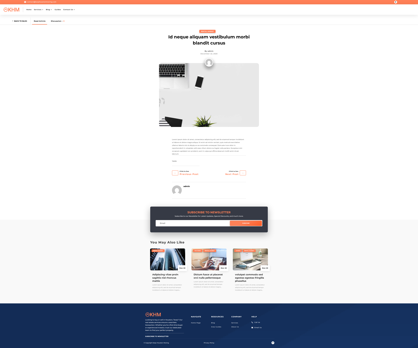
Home (29, 10)
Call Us (257, 322)
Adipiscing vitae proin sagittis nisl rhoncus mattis (165, 277)
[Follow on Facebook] (395, 2)
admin (210, 51)
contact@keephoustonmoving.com (41, 2)
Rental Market (207, 31)
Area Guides (216, 327)
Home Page (196, 323)
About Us (235, 327)
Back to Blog (20, 21)
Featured (198, 250)
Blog (48, 10)
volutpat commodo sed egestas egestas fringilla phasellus (249, 277)
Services (37, 10)
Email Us (258, 328)
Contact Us (68, 10)
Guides (58, 10)
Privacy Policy (209, 343)
